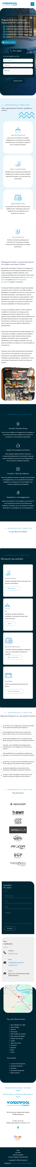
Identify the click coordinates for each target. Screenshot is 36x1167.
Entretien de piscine (17, 1066)
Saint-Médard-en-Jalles (18, 1025)
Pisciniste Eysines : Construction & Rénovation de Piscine (18, 1094)
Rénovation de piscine (17, 1070)
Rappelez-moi (18, 81)
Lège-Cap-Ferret (16, 1043)
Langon (13, 1041)
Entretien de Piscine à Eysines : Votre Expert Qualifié (18, 1088)
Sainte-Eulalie (15, 1027)
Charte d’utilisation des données (18, 1157)
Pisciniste (13, 1068)
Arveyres (13, 1047)
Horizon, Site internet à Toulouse (22, 1163)
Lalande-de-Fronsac (17, 1038)
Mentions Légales (18, 1155)
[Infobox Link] (18, 137)
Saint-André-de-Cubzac (18, 1034)
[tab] (18, 726)
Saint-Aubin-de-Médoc (18, 1036)
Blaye (12, 1050)
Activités (18, 1152)
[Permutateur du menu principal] (32, 4)
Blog (18, 1150)
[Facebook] (18, 1127)
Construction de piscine (18, 1064)
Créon (12, 1052)
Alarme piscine (15, 1073)
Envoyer (9, 928)
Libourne (13, 1029)
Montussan (14, 1032)
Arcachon (14, 1045)
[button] (9, 42)
